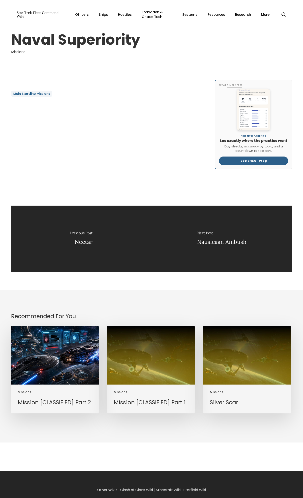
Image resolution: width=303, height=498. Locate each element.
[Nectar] (81, 239)
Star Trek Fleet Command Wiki (38, 14)
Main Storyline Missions (31, 93)
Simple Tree (234, 85)
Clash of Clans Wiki (136, 489)
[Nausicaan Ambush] (222, 239)
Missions (18, 51)
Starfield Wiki (194, 489)
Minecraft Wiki (168, 489)
